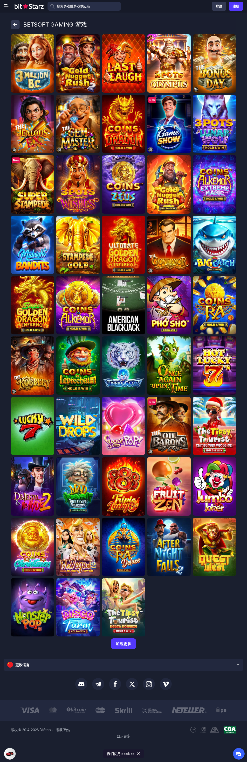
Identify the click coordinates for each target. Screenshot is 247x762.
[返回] (15, 24)
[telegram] (98, 684)
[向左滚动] (4, 710)
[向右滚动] (242, 710)
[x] (132, 684)
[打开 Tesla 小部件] (10, 754)
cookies (128, 754)
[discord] (81, 684)
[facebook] (115, 684)
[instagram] (149, 684)
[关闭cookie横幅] (138, 754)
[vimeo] (166, 684)
